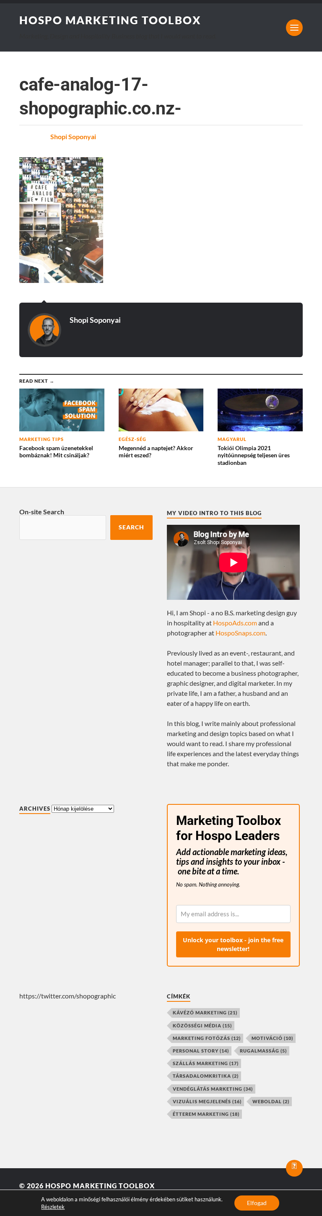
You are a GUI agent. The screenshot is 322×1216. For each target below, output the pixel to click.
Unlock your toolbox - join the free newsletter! (233, 944)
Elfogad (257, 1202)
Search (131, 527)
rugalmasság (263, 1050)
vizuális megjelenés (207, 1101)
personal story (201, 1050)
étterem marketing (206, 1114)
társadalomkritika (206, 1076)
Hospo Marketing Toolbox (110, 20)
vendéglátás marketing (213, 1089)
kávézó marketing (205, 1012)
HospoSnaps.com (240, 633)
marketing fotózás (207, 1038)
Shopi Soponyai (73, 136)
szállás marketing (206, 1063)
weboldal (270, 1101)
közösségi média (202, 1025)
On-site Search (41, 512)
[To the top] (294, 1168)
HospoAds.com (235, 623)
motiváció (272, 1038)
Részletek (53, 1206)
